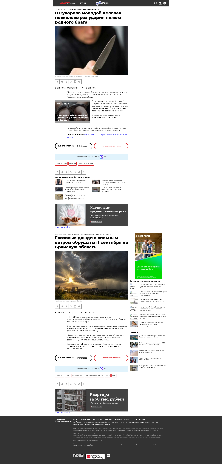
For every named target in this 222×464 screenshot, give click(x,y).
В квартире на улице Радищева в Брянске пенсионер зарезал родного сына (77, 189)
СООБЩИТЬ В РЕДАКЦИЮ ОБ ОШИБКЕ (98, 424)
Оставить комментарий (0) (111, 146)
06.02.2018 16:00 (60, 9)
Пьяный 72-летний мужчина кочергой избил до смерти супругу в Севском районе (75, 197)
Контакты (108, 419)
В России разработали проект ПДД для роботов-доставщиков (152, 343)
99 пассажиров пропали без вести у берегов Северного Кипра (152, 336)
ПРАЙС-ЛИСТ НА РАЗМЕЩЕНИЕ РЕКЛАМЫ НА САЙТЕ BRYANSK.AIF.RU (95, 422)
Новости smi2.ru (62, 227)
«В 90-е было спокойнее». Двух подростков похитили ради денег (152, 300)
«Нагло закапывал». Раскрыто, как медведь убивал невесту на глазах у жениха (153, 316)
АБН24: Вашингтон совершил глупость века (150, 359)
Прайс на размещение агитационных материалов (139, 422)
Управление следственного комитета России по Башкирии (76, 76)
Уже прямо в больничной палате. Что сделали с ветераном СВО (152, 366)
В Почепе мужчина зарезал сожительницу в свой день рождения (111, 189)
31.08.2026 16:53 (60, 234)
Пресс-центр (97, 419)
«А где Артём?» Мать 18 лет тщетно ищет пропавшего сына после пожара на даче (152, 309)
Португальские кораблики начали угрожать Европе (151, 351)
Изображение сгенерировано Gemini (68, 301)
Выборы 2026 (78, 424)
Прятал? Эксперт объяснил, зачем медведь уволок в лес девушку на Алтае (152, 286)
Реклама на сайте (138, 419)
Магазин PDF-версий (122, 419)
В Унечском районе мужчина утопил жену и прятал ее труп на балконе (113, 182)
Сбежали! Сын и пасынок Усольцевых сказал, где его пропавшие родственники (153, 293)
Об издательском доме (82, 419)
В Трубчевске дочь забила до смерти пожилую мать (75, 181)
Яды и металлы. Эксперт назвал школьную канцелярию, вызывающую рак (151, 324)
